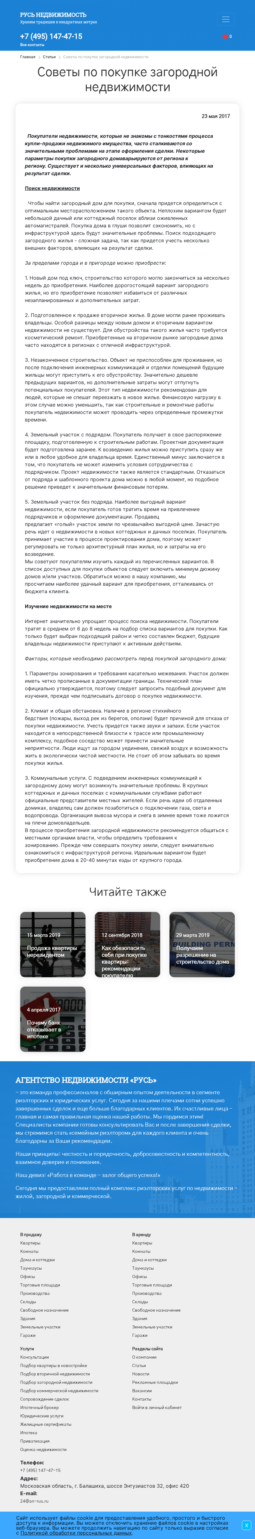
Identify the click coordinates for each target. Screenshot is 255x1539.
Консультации (34, 1357)
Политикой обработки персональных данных (76, 1533)
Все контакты (32, 45)
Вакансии (142, 1391)
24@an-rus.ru (34, 1501)
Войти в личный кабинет (157, 1408)
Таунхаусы (31, 1268)
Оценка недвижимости (43, 1450)
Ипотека (28, 1433)
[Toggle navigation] (225, 19)
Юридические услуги (41, 1416)
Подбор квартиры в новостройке (53, 1366)
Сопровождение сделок (44, 1399)
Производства (35, 1293)
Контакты (141, 1399)
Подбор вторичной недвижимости (55, 1374)
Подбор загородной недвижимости (56, 1382)
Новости (140, 1374)
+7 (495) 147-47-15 (51, 36)
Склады (28, 1302)
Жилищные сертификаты (46, 1424)
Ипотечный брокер (39, 1408)
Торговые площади (40, 1285)
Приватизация (35, 1441)
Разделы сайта (147, 1349)
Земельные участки (40, 1327)
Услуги (27, 1349)
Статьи (139, 1366)
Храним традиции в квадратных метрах (58, 21)
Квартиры (30, 1243)
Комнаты (29, 1251)
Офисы (27, 1277)
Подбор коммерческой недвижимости (59, 1391)
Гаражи (27, 1335)
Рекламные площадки (155, 1382)
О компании (144, 1357)
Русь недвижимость (53, 14)
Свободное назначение (44, 1310)
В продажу (31, 1235)
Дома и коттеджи (37, 1260)
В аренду (141, 1235)
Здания (27, 1319)
